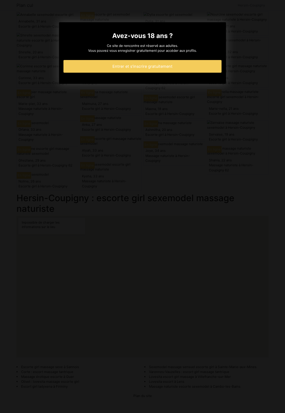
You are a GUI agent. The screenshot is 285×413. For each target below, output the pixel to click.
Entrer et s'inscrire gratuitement (142, 66)
